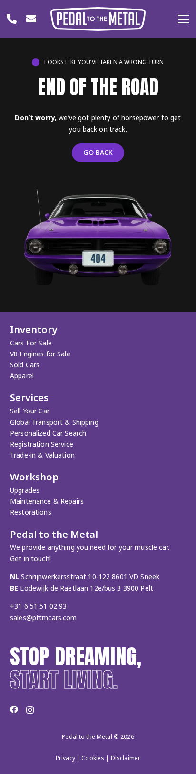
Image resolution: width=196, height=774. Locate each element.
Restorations (30, 511)
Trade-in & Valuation (42, 454)
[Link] (12, 18)
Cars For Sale (31, 342)
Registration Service (41, 444)
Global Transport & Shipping (54, 422)
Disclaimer (125, 758)
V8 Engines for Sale (40, 353)
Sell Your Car (29, 410)
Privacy (65, 758)
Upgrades (24, 490)
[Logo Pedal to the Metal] (98, 19)
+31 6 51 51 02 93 (38, 606)
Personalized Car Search (48, 433)
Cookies (92, 758)
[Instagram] (30, 710)
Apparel (22, 375)
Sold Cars (24, 364)
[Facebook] (14, 710)
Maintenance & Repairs (47, 501)
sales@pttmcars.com (43, 617)
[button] (184, 19)
